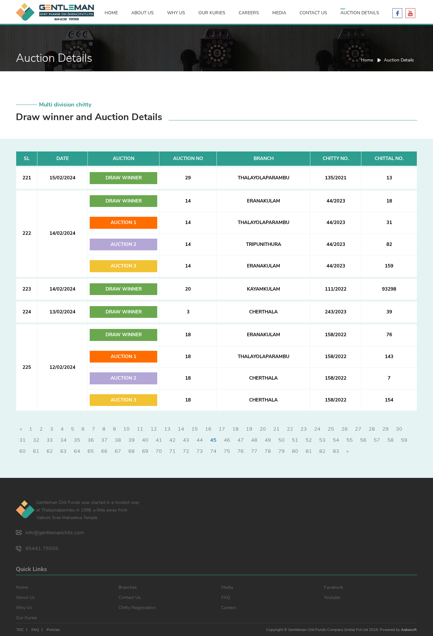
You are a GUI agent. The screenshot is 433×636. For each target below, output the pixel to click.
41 (159, 440)
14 (181, 429)
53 (322, 440)
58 (390, 440)
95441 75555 (41, 548)
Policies (53, 629)
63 (63, 451)
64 (77, 451)
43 (186, 440)
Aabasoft (409, 629)
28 (372, 429)
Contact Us (313, 13)
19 (249, 429)
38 (118, 440)
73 (200, 451)
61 (36, 451)
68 (131, 451)
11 (140, 429)
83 (336, 451)
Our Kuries (211, 13)
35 (77, 440)
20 (263, 429)
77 (254, 451)
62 (50, 451)
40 (145, 440)
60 (22, 451)
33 (50, 440)
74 (213, 451)
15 (194, 429)
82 (322, 451)
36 (90, 440)
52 (309, 440)
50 (281, 440)
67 (118, 451)
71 (172, 451)
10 (126, 429)
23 (304, 429)
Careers (249, 13)
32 (36, 440)
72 (186, 451)
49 (268, 440)
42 (172, 440)
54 (336, 440)
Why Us (176, 13)
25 (331, 429)
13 (167, 429)
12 (154, 429)
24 (317, 429)
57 (377, 440)
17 (222, 429)
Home (111, 13)
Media (279, 13)
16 (208, 429)
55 (349, 440)
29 (385, 429)
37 (104, 440)
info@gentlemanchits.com (54, 533)
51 (295, 440)
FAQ (225, 597)
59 (404, 440)
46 (227, 440)
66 (104, 451)
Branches (128, 587)
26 (344, 429)
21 (276, 429)
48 (254, 440)
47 (240, 440)
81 (309, 451)
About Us (142, 13)
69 (145, 451)
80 (295, 451)
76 (240, 451)
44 (200, 440)
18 (235, 429)
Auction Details (359, 13)
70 (159, 451)
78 (268, 451)
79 (281, 451)
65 (90, 451)
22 (290, 429)
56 (363, 440)
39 (131, 440)
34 (63, 440)
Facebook (333, 587)
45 (213, 440)
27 (358, 429)
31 (22, 440)
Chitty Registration (137, 608)
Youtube (332, 597)
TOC (20, 629)
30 (399, 429)
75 (227, 451)
